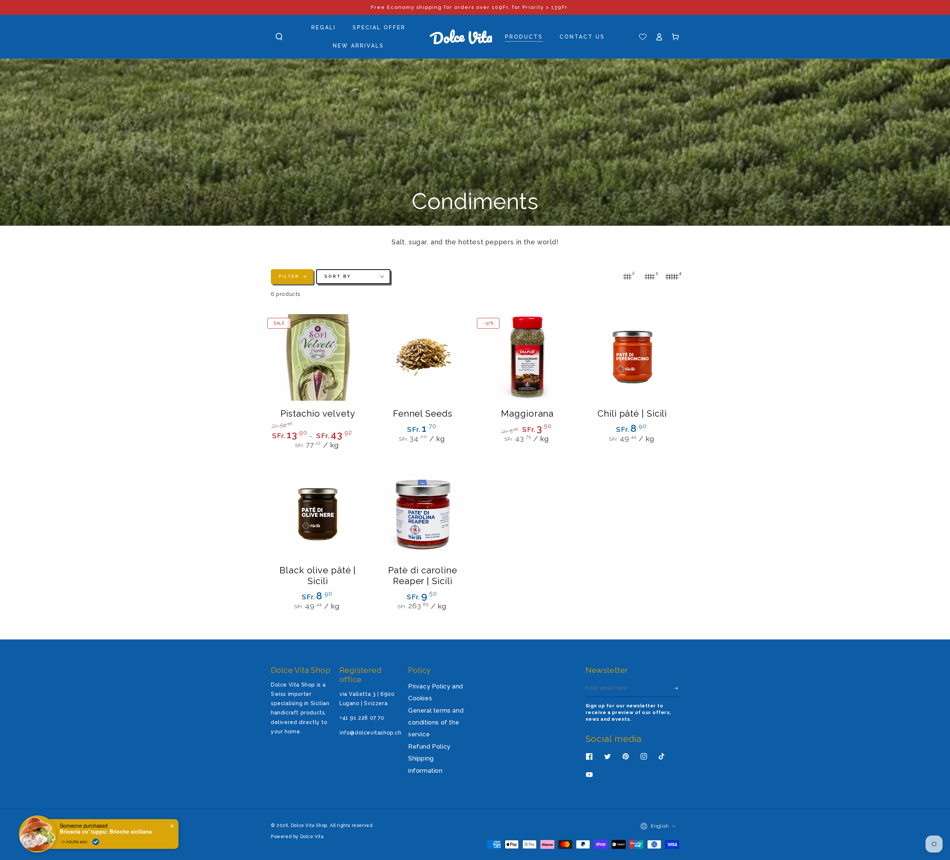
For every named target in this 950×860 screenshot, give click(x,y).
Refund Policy (429, 746)
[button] (279, 37)
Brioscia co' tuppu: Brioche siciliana (106, 831)
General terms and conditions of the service (435, 722)
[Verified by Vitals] (95, 841)
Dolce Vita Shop (309, 825)
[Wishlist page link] (642, 36)
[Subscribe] (676, 688)
